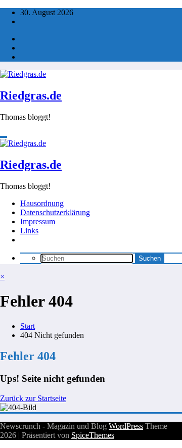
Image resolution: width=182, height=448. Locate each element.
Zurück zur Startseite (33, 398)
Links (29, 230)
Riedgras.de (31, 95)
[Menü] (3, 137)
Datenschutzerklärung (55, 212)
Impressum (37, 221)
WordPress (126, 426)
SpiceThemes (92, 435)
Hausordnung (42, 203)
